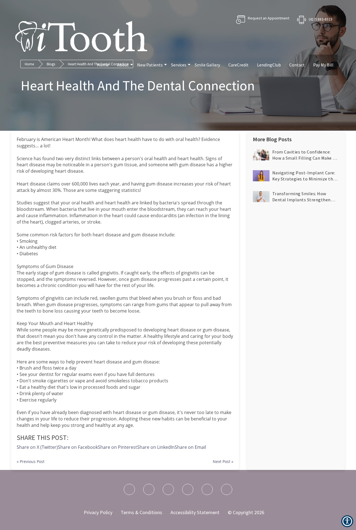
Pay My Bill (323, 65)
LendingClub (269, 65)
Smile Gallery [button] (207, 65)
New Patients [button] (150, 65)
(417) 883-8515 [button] (320, 19)
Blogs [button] (51, 64)
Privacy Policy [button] (98, 512)
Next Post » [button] (223, 461)
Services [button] (178, 65)
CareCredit (238, 65)
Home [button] (103, 65)
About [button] (123, 65)
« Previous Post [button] (30, 461)
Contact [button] (297, 65)
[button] (190, 447)
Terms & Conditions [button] (141, 512)
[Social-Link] (129, 489)
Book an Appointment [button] (262, 20)
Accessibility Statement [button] (194, 512)
